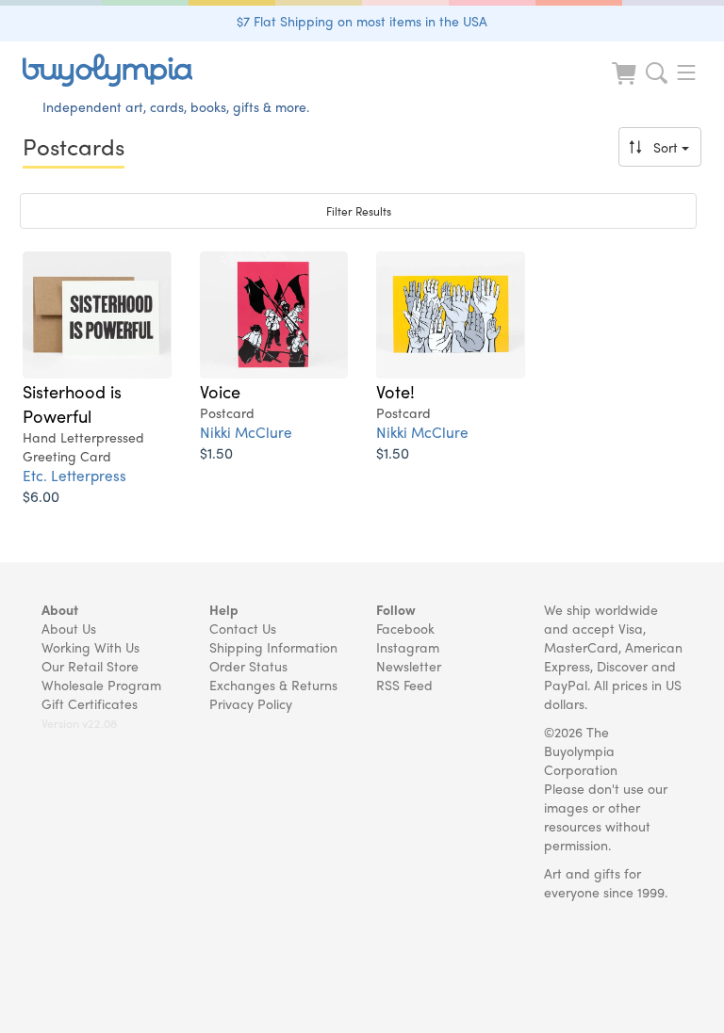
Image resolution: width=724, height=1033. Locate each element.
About (59, 609)
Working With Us (90, 647)
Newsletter (408, 665)
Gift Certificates (89, 703)
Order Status (248, 665)
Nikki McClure (246, 432)
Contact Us (242, 628)
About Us (68, 628)
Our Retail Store (90, 665)
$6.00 (41, 496)
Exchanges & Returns (273, 684)
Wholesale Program (101, 684)
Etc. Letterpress (74, 475)
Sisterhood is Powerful (72, 403)
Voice (220, 391)
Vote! (395, 391)
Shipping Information (273, 647)
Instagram (407, 647)
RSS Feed (404, 684)
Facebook (405, 628)
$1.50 (216, 452)
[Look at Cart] (626, 85)
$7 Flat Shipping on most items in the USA (362, 20)
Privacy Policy (250, 703)
